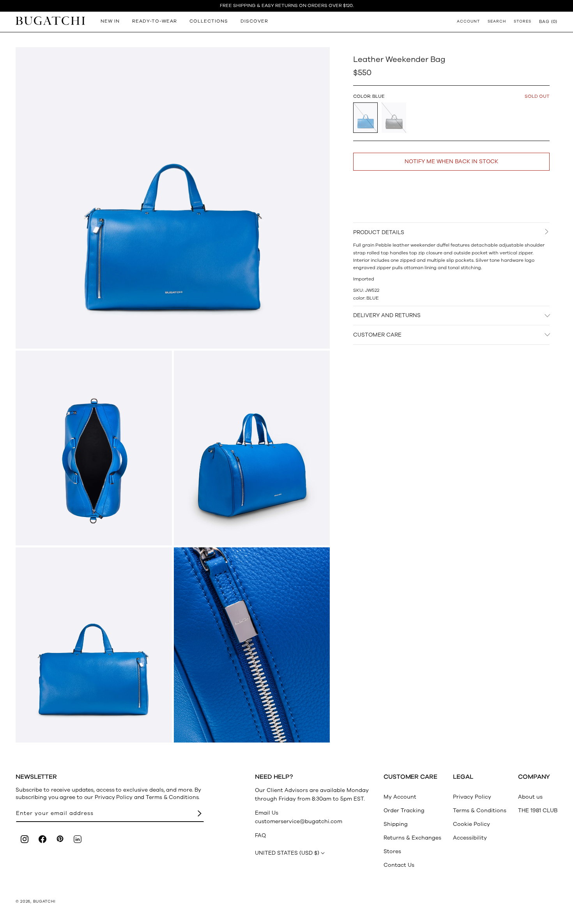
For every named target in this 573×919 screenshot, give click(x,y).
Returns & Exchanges (412, 837)
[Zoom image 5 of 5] (252, 645)
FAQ (260, 835)
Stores (392, 851)
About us (530, 797)
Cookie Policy (471, 824)
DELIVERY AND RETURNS (387, 315)
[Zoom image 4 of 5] (94, 645)
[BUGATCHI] (50, 20)
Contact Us (399, 865)
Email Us (266, 813)
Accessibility (470, 837)
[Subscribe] (199, 813)
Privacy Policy (472, 797)
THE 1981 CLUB (537, 810)
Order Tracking (404, 810)
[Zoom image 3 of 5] (252, 448)
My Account (400, 797)
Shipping (396, 824)
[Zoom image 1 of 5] (173, 198)
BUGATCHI (44, 901)
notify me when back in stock (451, 161)
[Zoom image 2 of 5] (94, 448)
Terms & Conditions (479, 810)
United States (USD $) (287, 853)
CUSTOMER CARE (377, 335)
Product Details (378, 232)
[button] (548, 21)
